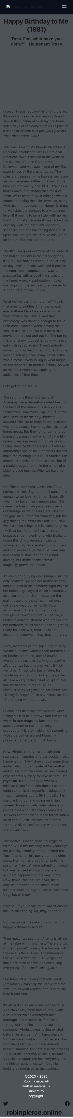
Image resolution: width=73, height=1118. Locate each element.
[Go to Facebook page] (67, 1103)
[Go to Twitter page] (7, 1103)
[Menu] (64, 7)
